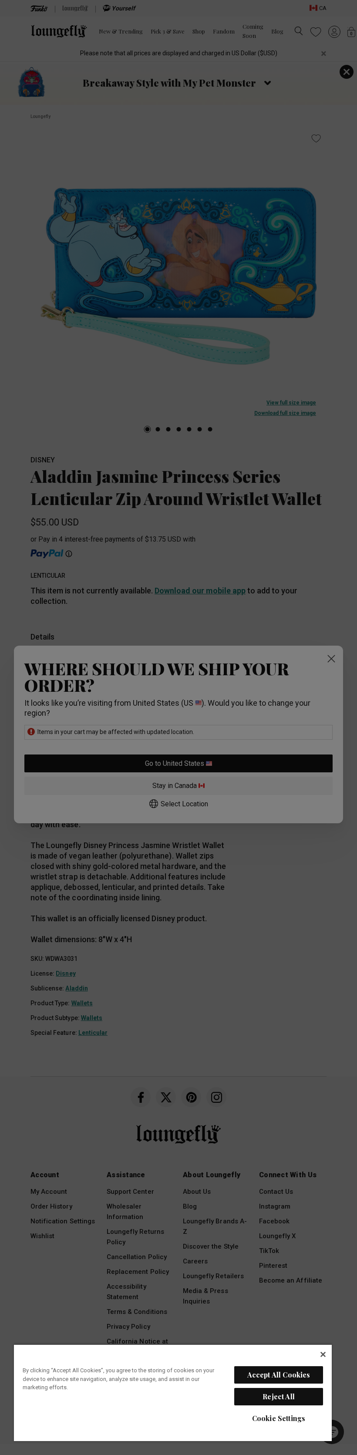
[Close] (323, 1354)
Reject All (279, 1396)
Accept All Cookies (278, 1374)
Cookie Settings (278, 1418)
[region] (173, 1392)
